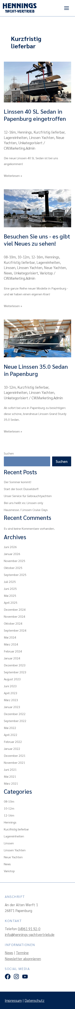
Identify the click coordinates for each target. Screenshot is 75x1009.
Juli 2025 (10, 582)
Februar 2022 (13, 742)
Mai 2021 (10, 776)
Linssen (9, 267)
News (8, 273)
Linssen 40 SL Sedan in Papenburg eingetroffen (35, 114)
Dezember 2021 (15, 756)
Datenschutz (34, 1000)
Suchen (9, 453)
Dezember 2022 (15, 714)
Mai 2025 (10, 595)
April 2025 (10, 602)
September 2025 (15, 575)
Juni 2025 (10, 589)
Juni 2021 (10, 769)
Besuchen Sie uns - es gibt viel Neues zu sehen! (37, 239)
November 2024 (14, 616)
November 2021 (14, 762)
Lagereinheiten (15, 137)
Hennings (25, 132)
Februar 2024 (13, 651)
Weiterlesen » (13, 175)
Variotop (46, 273)
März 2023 (11, 700)
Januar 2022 (12, 749)
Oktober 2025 (13, 568)
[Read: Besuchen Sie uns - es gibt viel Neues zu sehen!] (37, 207)
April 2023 (10, 693)
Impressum (13, 1000)
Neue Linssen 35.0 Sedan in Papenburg (36, 370)
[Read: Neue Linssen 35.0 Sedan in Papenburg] (37, 337)
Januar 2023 (12, 707)
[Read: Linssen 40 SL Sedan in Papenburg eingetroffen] (37, 81)
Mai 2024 (10, 637)
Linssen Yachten (41, 137)
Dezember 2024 (15, 609)
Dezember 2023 (15, 665)
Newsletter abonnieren (23, 958)
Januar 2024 (12, 658)
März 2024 (11, 644)
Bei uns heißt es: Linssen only (23, 503)
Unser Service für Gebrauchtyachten (28, 496)
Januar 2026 (12, 554)
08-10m (10, 257)
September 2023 (15, 672)
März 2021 (11, 783)
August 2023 (12, 679)
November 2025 (14, 561)
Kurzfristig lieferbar (49, 132)
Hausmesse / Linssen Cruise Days (26, 510)
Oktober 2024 (13, 623)
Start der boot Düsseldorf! (21, 489)
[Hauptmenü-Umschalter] (66, 8)
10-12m (23, 257)
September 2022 (15, 721)
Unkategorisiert (30, 142)
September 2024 (15, 630)
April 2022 (10, 735)
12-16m (10, 132)
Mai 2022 (10, 728)
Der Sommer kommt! (17, 482)
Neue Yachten (55, 267)
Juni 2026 (10, 547)
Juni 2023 (10, 686)
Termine (22, 952)
